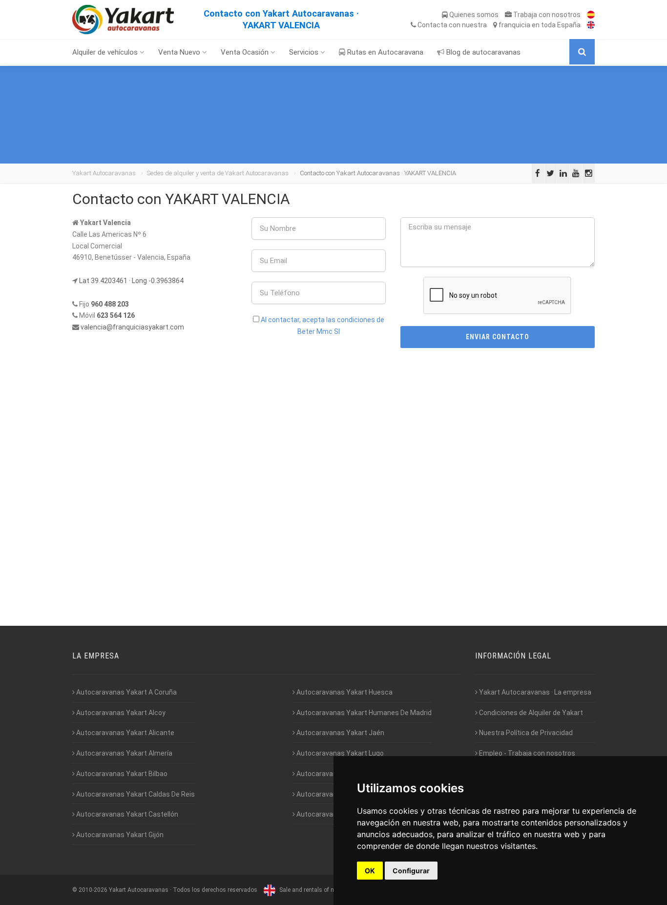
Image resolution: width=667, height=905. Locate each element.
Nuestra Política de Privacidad (525, 733)
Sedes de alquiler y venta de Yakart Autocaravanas (218, 173)
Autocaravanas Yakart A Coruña (126, 692)
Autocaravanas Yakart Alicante (124, 733)
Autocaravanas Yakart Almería (123, 753)
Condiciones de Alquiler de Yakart (530, 713)
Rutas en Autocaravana (384, 52)
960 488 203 (110, 304)
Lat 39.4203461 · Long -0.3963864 (131, 281)
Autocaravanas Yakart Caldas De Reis (135, 794)
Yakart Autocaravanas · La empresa (534, 692)
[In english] (588, 25)
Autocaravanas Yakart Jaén (339, 733)
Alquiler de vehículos (106, 52)
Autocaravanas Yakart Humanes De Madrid (363, 713)
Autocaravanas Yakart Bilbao (121, 774)
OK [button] (370, 870)
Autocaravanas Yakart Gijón (119, 835)
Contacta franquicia (498, 25)
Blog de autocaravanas (482, 52)
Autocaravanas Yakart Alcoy (120, 713)
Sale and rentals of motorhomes (321, 889)
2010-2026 (93, 889)
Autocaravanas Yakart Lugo (339, 753)
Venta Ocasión (246, 52)
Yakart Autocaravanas (104, 173)
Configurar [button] (411, 870)
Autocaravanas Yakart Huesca (344, 692)
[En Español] (588, 15)
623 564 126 (116, 315)
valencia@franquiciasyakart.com (132, 327)
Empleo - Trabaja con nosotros (526, 753)
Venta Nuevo (180, 52)
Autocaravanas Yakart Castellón (126, 814)
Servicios (304, 52)
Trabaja (546, 15)
